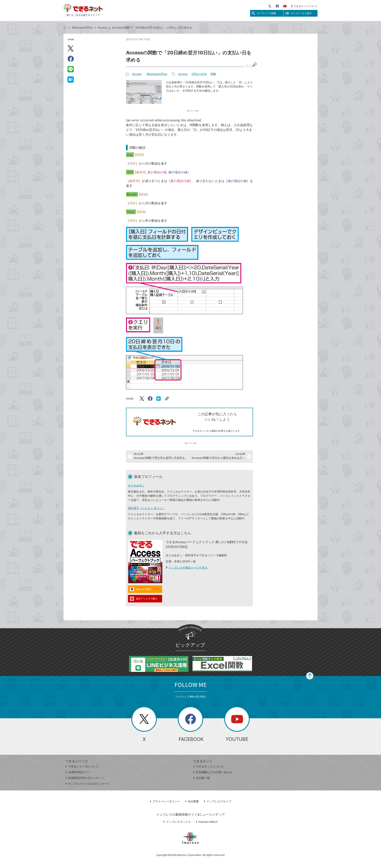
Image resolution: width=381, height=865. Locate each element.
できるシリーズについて (83, 766)
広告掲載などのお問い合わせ (214, 772)
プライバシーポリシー (166, 801)
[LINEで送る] (70, 69)
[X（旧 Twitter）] (269, 6)
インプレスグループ (218, 801)
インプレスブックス (178, 821)
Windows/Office (82, 27)
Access (102, 27)
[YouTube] (285, 6)
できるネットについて (306, 6)
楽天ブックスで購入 (146, 598)
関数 (213, 74)
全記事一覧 (203, 778)
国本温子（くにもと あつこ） (146, 508)
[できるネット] (65, 27)
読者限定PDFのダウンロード (86, 778)
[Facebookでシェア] (70, 59)
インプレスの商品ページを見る (187, 567)
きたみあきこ (136, 485)
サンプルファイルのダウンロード (89, 783)
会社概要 (193, 801)
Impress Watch (208, 821)
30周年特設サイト (79, 772)
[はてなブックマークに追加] (70, 79)
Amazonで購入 (144, 589)
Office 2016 (199, 74)
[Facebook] (277, 6)
